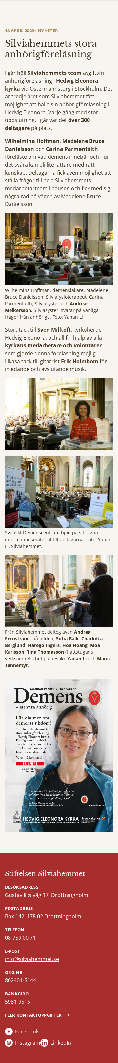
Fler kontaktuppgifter (33, 1015)
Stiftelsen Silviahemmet (45, 874)
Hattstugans (80, 652)
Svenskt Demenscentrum (32, 533)
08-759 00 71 (20, 937)
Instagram (27, 1042)
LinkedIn (60, 1042)
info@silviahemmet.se (32, 959)
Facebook (27, 1031)
